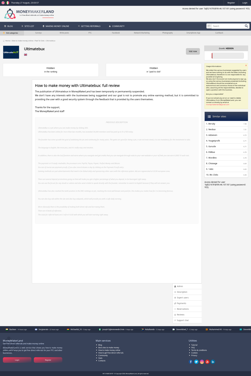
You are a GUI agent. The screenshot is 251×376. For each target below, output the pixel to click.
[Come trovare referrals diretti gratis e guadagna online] (7, 3)
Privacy (194, 355)
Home (7, 41)
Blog (100, 345)
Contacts (101, 360)
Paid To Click (40, 41)
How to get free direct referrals (110, 353)
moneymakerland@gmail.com (217, 104)
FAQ (193, 347)
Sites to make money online (22, 41)
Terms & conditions (199, 350)
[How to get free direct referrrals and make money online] (3, 3)
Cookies (194, 353)
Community (103, 355)
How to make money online (109, 350)
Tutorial (194, 345)
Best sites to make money (108, 347)
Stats (100, 358)
